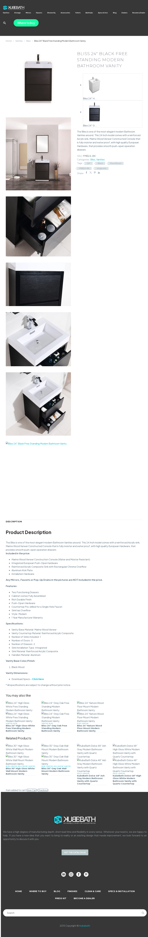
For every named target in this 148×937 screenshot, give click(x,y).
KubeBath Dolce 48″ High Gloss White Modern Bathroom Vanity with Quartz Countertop (127, 779)
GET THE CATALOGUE (75, 852)
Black (100, 163)
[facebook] (78, 874)
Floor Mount (115, 163)
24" (88, 163)
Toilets (78, 13)
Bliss (28, 40)
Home (9, 40)
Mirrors (28, 13)
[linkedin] (63, 874)
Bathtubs (89, 13)
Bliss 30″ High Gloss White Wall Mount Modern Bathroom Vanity (20, 771)
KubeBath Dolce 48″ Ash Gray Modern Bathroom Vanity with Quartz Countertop (91, 779)
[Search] (143, 912)
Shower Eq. (51, 13)
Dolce (79, 773)
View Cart (31, 790)
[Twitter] (90, 172)
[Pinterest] (95, 172)
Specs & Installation (121, 891)
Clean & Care (93, 891)
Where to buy (26, 23)
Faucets (39, 13)
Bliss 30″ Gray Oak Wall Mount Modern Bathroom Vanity (55, 771)
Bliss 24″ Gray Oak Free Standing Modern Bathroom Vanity (54, 728)
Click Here (38, 679)
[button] (4, 23)
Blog (114, 13)
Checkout (43, 790)
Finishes (72, 891)
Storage (17, 13)
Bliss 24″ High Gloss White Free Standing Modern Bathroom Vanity (20, 728)
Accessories (65, 13)
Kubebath (84, 925)
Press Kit (60, 898)
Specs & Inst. (103, 13)
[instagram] (71, 874)
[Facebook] (86, 172)
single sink (101, 168)
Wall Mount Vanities (26, 766)
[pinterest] (86, 874)
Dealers (124, 13)
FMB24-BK (84, 168)
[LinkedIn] (99, 172)
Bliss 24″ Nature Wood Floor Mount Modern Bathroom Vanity (89, 728)
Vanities (6, 13)
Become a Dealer (138, 13)
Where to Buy (37, 891)
